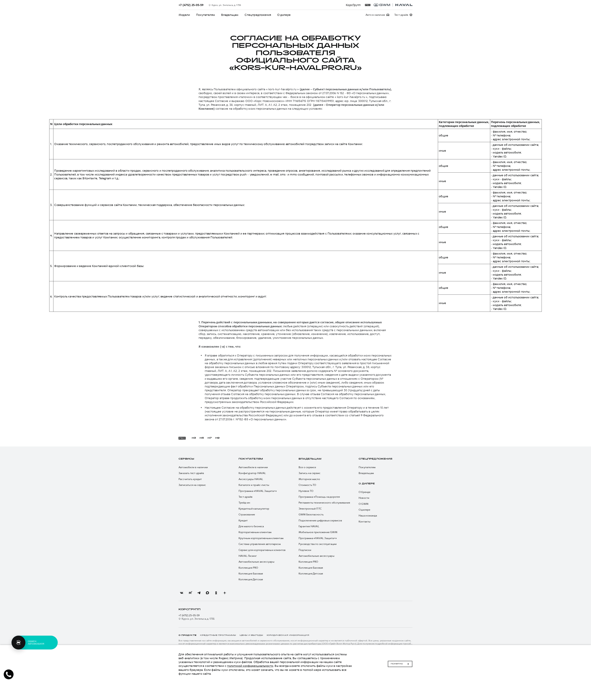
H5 (202, 438)
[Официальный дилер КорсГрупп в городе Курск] (393, 5)
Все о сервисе (307, 467)
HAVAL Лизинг (248, 556)
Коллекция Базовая (251, 573)
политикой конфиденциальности (250, 666)
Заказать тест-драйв (191, 473)
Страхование (247, 514)
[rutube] (190, 593)
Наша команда (368, 515)
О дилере (284, 15)
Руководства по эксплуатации (318, 544)
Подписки (305, 550)
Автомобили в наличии (193, 467)
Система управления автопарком (260, 544)
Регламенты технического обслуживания (324, 502)
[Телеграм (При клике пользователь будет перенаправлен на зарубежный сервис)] (199, 593)
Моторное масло (309, 479)
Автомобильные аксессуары (256, 561)
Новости (364, 498)
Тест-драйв (245, 496)
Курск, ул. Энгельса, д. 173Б (198, 618)
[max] (207, 593)
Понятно (397, 664)
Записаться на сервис (192, 485)
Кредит (243, 520)
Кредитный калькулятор (254, 508)
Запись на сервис (309, 473)
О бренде (364, 492)
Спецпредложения (258, 15)
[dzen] (225, 593)
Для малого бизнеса (251, 526)
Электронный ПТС (310, 508)
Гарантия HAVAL (309, 526)
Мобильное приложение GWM (318, 532)
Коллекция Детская (251, 579)
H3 (194, 438)
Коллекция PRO (248, 567)
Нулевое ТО (306, 491)
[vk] (182, 593)
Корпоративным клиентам (255, 532)
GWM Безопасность (311, 514)
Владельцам (229, 15)
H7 (210, 438)
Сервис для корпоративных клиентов (262, 550)
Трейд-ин (244, 502)
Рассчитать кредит (190, 479)
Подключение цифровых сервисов (320, 520)
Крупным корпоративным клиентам (261, 538)
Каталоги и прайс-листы (254, 485)
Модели (184, 15)
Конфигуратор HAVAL (252, 473)
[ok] (216, 593)
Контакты (365, 521)
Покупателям (205, 15)
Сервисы (186, 459)
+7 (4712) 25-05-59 (189, 615)
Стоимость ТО (307, 485)
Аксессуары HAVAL (251, 479)
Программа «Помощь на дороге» (319, 496)
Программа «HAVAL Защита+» (258, 491)
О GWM (363, 504)
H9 (217, 438)
